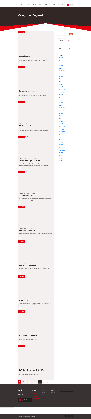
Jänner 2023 (61, 124)
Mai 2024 (60, 99)
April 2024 (60, 100)
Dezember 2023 (62, 107)
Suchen (57, 31)
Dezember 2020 (62, 161)
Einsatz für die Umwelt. (27, 265)
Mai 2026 (60, 62)
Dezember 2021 (62, 145)
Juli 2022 (60, 134)
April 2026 (60, 63)
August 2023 (61, 113)
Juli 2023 (60, 115)
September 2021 (62, 150)
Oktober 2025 (61, 73)
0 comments (30, 88)
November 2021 (62, 147)
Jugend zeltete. (24, 56)
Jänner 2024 (61, 105)
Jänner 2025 (61, 87)
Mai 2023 (60, 118)
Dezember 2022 (62, 126)
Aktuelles (53, 392)
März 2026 (61, 65)
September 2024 (62, 92)
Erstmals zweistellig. (26, 91)
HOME (29, 4)
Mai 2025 (60, 81)
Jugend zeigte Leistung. (28, 195)
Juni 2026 (60, 60)
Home (43, 390)
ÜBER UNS (34, 4)
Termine (52, 394)
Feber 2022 (61, 142)
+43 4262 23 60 (20, 394)
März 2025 (61, 84)
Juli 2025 (60, 78)
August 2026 (61, 57)
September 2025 (62, 75)
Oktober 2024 (61, 91)
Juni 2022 (60, 136)
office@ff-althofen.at (35, 393)
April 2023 (60, 120)
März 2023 (61, 121)
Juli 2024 (60, 95)
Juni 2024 (60, 97)
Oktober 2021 (61, 149)
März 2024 (61, 102)
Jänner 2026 (61, 68)
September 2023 (62, 112)
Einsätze (53, 390)
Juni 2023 (60, 116)
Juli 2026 (60, 58)
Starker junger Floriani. (27, 126)
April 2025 (60, 83)
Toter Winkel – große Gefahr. (29, 161)
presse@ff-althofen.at (36, 398)
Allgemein (21, 88)
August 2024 (61, 94)
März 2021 (61, 160)
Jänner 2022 (61, 144)
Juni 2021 (60, 155)
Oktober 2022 (61, 129)
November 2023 (62, 108)
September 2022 (62, 131)
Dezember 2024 (62, 89)
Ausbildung (25, 158)
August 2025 (61, 76)
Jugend (25, 88)
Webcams (44, 392)
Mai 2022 (60, 137)
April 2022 (60, 139)
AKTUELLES (47, 4)
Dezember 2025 (62, 70)
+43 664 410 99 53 (35, 396)
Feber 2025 (61, 86)
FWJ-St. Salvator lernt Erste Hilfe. (31, 370)
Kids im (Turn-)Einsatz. (27, 230)
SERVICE (54, 4)
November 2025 (62, 71)
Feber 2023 (61, 123)
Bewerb (25, 123)
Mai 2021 (60, 157)
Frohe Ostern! (24, 300)
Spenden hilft (60, 4)
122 (71, 5)
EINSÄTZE (41, 4)
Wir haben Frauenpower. (28, 335)
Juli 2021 (60, 153)
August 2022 (61, 132)
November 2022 (62, 128)
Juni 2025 (60, 79)
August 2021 (61, 152)
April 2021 (60, 158)
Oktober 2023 (61, 110)
